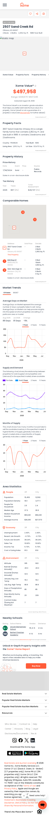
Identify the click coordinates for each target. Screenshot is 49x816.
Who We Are (10, 724)
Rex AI (33, 733)
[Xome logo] (24, 5)
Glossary (18, 728)
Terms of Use (29, 785)
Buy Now (36, 666)
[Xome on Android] (31, 753)
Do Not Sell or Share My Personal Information (22, 804)
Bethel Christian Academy (17, 633)
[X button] (26, 740)
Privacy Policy (10, 788)
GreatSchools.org (25, 639)
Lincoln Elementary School (18, 628)
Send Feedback (24, 683)
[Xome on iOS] (15, 753)
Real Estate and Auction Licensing (20, 763)
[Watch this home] (30, 13)
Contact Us (24, 724)
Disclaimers (25, 113)
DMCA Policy (21, 802)
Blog (28, 728)
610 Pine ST (12, 260)
